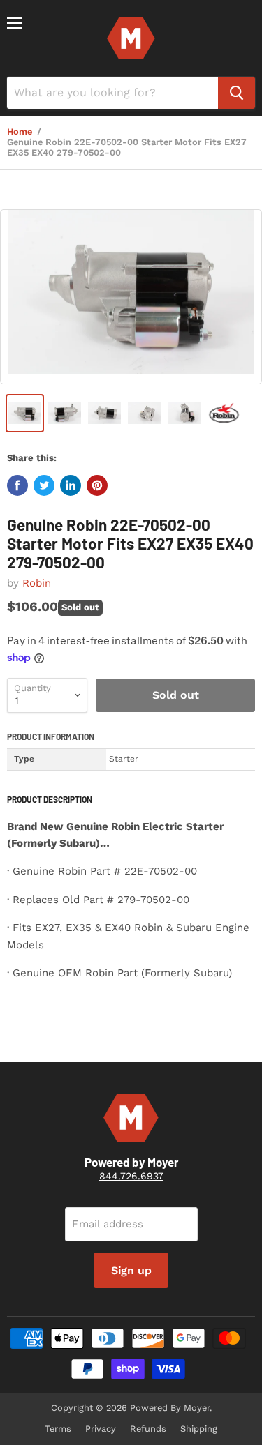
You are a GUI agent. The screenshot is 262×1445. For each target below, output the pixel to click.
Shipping (198, 1428)
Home (19, 132)
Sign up (131, 1270)
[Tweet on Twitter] (44, 485)
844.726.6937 (131, 1175)
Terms (58, 1428)
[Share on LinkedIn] (70, 485)
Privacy (100, 1428)
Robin (36, 583)
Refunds (148, 1428)
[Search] (236, 93)
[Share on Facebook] (17, 485)
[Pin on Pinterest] (97, 485)
